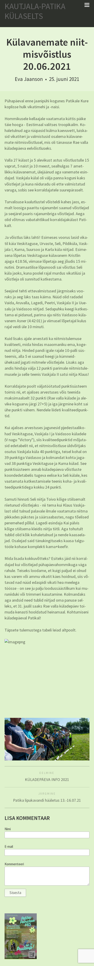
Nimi (8, 829)
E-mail (9, 847)
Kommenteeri (14, 864)
